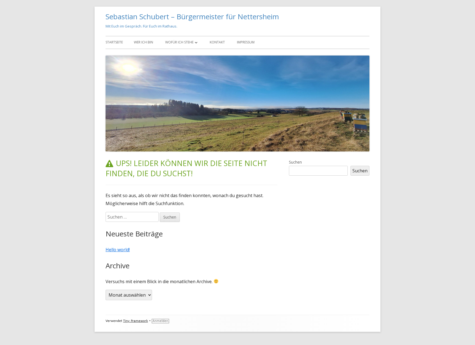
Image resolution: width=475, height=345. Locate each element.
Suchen (295, 162)
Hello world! (118, 250)
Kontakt (217, 42)
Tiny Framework (135, 321)
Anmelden (160, 321)
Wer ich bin (143, 42)
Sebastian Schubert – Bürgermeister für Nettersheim (192, 16)
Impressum (246, 42)
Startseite (114, 42)
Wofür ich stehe (179, 42)
